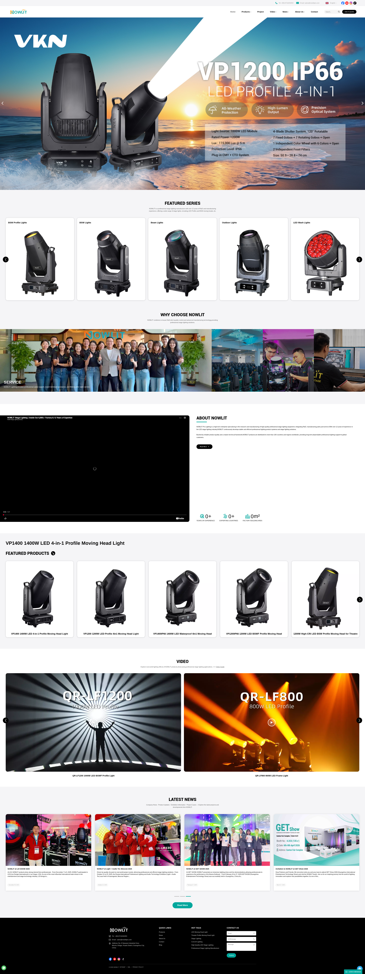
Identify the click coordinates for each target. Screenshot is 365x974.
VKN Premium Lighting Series (23, 222)
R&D (339, 360)
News (285, 12)
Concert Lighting (196, 942)
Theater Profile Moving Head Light (202, 935)
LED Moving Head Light (199, 932)
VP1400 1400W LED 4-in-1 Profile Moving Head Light (65, 543)
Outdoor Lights (300, 222)
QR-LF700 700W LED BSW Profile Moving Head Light (272, 776)
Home (232, 12)
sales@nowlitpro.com (312, 3)
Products (246, 12)
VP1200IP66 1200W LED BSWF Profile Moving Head (254, 633)
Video (272, 12)
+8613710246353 (287, 3)
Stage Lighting (196, 938)
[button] (179, 186)
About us (299, 12)
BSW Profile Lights (88, 222)
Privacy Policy (138, 967)
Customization (288, 360)
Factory (237, 360)
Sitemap (122, 967)
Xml (129, 967)
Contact (314, 12)
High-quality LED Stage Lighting (202, 945)
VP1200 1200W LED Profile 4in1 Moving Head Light (111, 633)
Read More (203, 446)
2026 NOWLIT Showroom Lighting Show (93, 776)
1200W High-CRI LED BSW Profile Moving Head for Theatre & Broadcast (325, 633)
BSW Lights (156, 222)
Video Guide (220, 667)
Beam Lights (228, 222)
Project (260, 12)
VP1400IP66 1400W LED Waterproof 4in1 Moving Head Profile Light (182, 633)
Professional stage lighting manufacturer (205, 948)
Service (106, 360)
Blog (160, 945)
